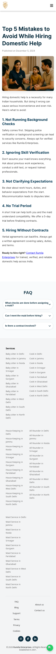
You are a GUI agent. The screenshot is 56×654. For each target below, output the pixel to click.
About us (39, 604)
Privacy (16, 625)
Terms (17, 619)
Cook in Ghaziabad (38, 381)
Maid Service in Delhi (16, 517)
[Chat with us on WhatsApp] (50, 648)
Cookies (16, 631)
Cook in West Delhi (38, 386)
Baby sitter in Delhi (15, 353)
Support (16, 613)
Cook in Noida (36, 363)
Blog (16, 607)
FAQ (17, 601)
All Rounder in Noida (39, 443)
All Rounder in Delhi (39, 430)
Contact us (39, 610)
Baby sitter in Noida (15, 363)
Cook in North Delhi (38, 395)
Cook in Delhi (35, 353)
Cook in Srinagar (37, 367)
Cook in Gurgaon (37, 372)
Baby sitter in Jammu (16, 358)
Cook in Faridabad (38, 377)
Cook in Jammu (36, 358)
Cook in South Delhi (38, 391)
